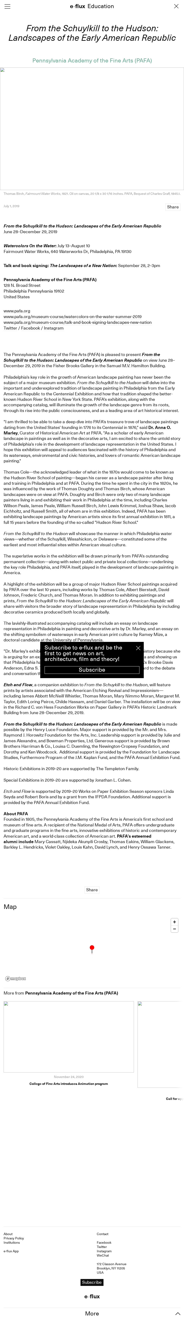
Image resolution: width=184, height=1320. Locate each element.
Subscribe (92, 669)
